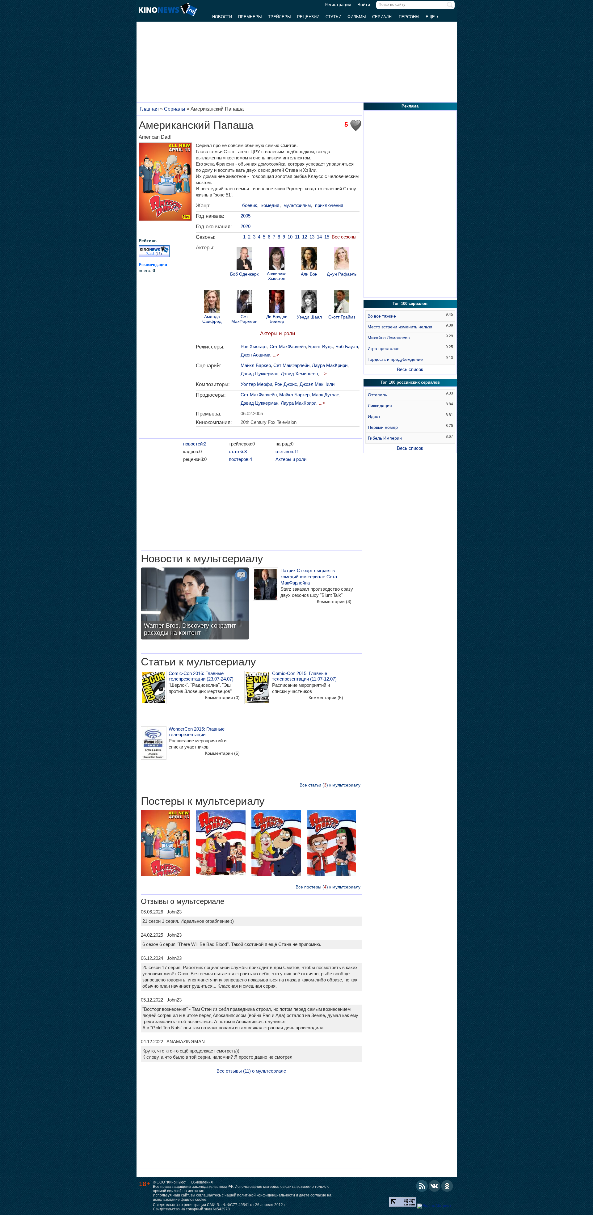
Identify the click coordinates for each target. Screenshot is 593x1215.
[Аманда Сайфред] (212, 302)
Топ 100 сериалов (410, 303)
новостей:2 (194, 443)
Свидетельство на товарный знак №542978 (191, 1209)
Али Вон (309, 274)
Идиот (374, 416)
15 (326, 236)
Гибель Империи (385, 438)
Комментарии (334, 601)
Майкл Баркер (256, 365)
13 (311, 236)
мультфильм (297, 205)
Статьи (333, 17)
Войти (363, 4)
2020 (245, 226)
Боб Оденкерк (244, 274)
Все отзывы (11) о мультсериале (251, 1071)
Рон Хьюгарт (254, 346)
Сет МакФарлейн (244, 319)
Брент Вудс (320, 346)
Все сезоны (344, 236)
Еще (431, 17)
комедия (270, 205)
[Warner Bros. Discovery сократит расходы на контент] (195, 604)
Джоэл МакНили (317, 384)
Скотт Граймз (341, 317)
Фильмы (356, 17)
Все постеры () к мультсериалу (328, 886)
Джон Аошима (255, 354)
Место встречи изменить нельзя (400, 326)
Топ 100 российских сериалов (410, 382)
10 (290, 236)
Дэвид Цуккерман (259, 373)
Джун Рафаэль (341, 274)
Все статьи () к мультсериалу (330, 785)
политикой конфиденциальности (266, 1195)
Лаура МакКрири (329, 365)
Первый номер (383, 427)
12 (304, 236)
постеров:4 (240, 459)
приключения (329, 205)
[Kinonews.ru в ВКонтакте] (434, 1186)
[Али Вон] (309, 259)
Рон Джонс (286, 384)
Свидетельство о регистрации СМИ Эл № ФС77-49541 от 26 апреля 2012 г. (219, 1205)
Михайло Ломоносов (389, 337)
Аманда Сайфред (211, 319)
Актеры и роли (277, 333)
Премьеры (250, 17)
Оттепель (377, 394)
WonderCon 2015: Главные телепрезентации (197, 731)
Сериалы (382, 17)
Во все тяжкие (382, 316)
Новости (222, 17)
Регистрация (338, 4)
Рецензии (308, 17)
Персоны (409, 17)
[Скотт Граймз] (341, 302)
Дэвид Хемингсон (299, 373)
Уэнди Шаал (309, 317)
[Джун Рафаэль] (341, 259)
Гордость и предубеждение (395, 359)
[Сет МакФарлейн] (244, 302)
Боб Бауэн (346, 346)
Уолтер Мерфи (256, 384)
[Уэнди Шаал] (309, 302)
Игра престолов (383, 348)
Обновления (202, 1182)
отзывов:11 (287, 451)
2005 (245, 215)
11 (297, 236)
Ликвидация (380, 405)
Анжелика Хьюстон (277, 276)
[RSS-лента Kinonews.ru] (422, 1186)
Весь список (410, 369)
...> (276, 354)
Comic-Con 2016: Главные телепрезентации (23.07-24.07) (201, 676)
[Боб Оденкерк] (244, 259)
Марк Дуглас (325, 394)
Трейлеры (279, 17)
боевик (249, 205)
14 (319, 236)
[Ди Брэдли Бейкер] (276, 302)
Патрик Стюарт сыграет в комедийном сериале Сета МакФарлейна (308, 576)
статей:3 (238, 451)
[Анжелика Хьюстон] (276, 259)
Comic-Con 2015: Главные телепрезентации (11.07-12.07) (304, 676)
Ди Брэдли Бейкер (277, 319)
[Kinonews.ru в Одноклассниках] (447, 1186)
